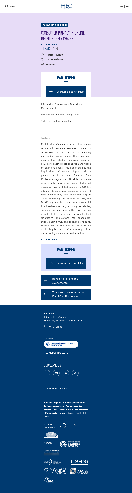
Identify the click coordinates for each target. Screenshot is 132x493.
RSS (55, 409)
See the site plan (57, 388)
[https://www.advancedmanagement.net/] (52, 453)
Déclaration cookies (54, 405)
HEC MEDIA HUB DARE (56, 352)
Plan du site (51, 412)
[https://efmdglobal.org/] (49, 480)
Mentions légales (52, 402)
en (121, 6)
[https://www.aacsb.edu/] (79, 471)
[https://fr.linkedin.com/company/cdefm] (52, 462)
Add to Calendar (66, 88)
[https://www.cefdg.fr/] (79, 462)
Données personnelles (74, 402)
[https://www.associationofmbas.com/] (55, 471)
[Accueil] (66, 6)
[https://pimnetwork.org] (51, 435)
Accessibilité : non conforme (74, 409)
